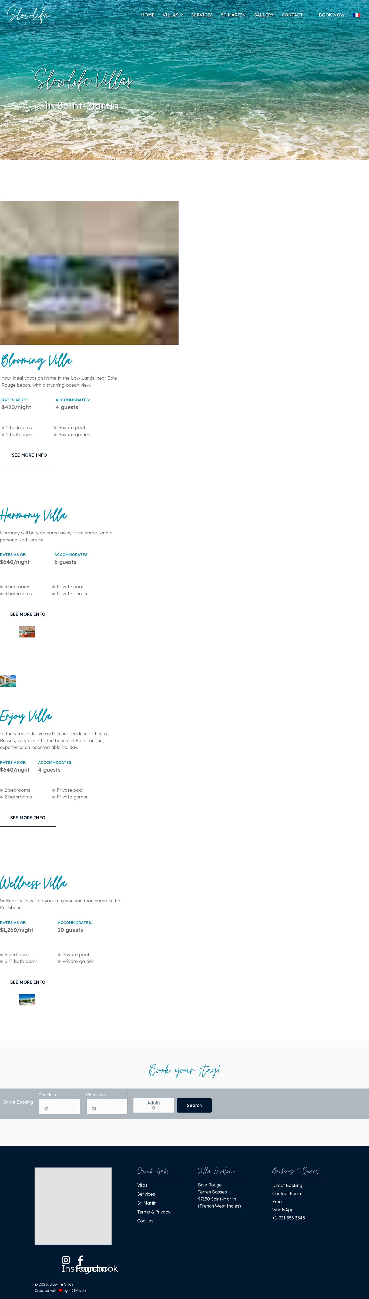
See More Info (29, 455)
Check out (96, 1094)
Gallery (264, 15)
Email (277, 1201)
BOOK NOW (332, 15)
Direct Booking (287, 1185)
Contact (292, 15)
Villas (171, 15)
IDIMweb (77, 1290)
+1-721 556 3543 (288, 1218)
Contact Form (286, 1193)
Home (148, 15)
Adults (153, 1103)
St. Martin (233, 15)
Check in (47, 1094)
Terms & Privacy (153, 1212)
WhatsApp (283, 1209)
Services (202, 15)
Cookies (145, 1221)
